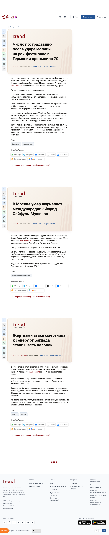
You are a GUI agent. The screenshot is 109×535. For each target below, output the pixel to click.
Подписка (73, 483)
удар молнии (27, 144)
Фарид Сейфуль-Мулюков (21, 275)
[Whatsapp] (4, 522)
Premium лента (34, 486)
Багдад (23, 414)
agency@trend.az (8, 508)
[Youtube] (18, 522)
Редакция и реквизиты (58, 486)
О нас (52, 483)
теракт (14, 414)
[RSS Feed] (32, 522)
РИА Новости (16, 86)
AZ (100, 530)
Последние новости (36, 483)
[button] (4, 31)
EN (96, 530)
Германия (15, 144)
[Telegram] (23, 522)
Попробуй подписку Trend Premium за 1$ (31, 165)
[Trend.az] (9, 17)
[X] (14, 522)
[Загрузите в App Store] (84, 522)
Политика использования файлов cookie (95, 503)
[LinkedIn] (28, 522)
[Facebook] (9, 522)
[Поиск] (60, 17)
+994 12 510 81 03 (8, 506)
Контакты (53, 490)
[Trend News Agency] (8, 482)
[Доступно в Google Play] (99, 522)
